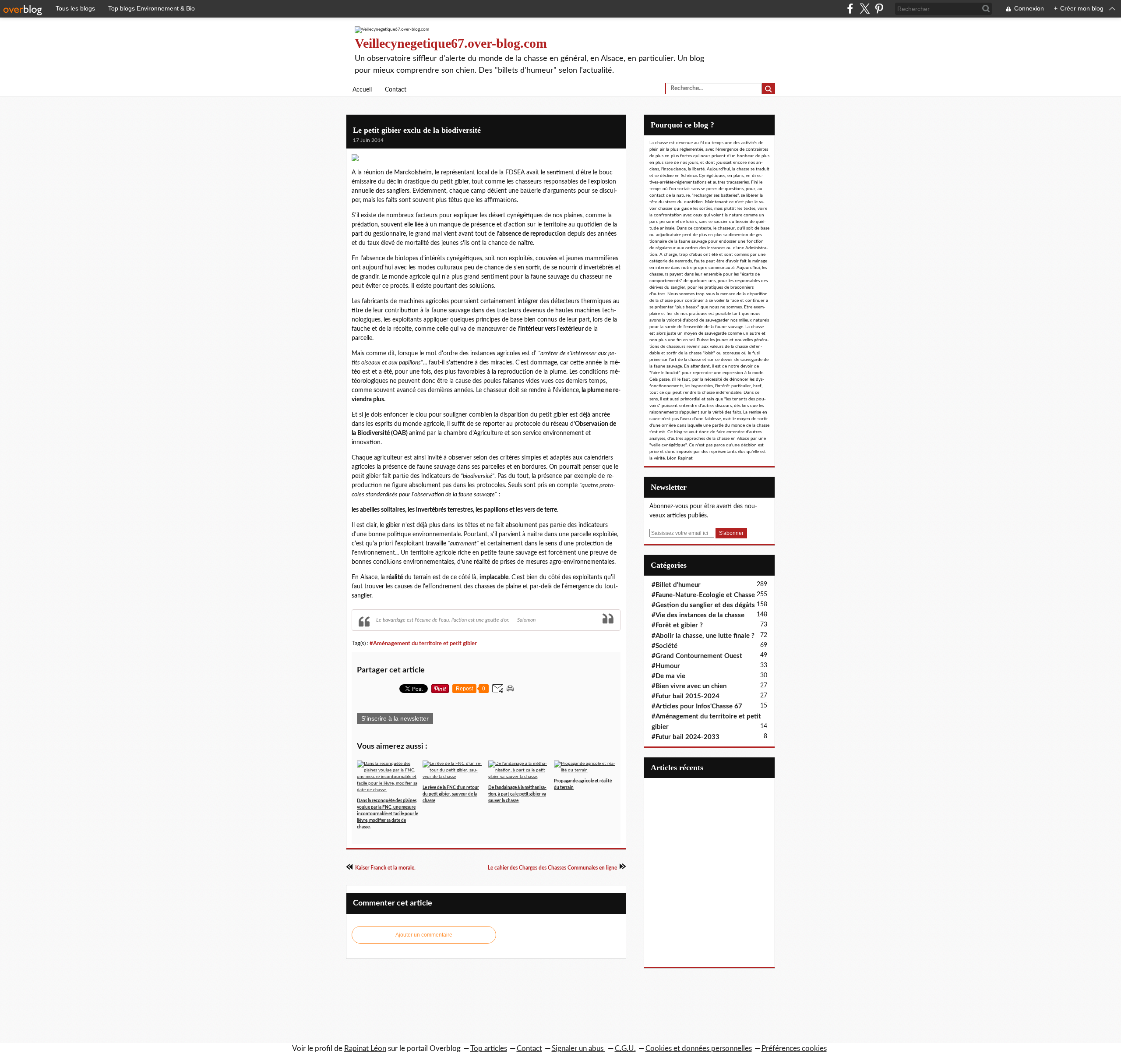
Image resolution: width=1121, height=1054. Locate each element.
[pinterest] (879, 9)
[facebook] (850, 9)
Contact (395, 90)
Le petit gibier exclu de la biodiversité (417, 130)
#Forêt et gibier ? (677, 625)
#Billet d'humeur (676, 585)
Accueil (362, 90)
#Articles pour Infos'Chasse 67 (697, 706)
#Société (664, 646)
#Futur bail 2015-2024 (685, 696)
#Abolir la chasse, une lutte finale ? (703, 636)
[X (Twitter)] (864, 9)
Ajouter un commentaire (423, 935)
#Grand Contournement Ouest (697, 656)
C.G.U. (625, 1048)
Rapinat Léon (365, 1048)
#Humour (666, 666)
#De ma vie (668, 676)
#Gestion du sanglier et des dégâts (703, 605)
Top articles (488, 1048)
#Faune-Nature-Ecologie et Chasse (703, 595)
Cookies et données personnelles (698, 1048)
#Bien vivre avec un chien (689, 686)
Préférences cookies (794, 1048)
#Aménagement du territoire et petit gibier (423, 643)
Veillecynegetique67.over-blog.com (451, 43)
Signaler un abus (578, 1048)
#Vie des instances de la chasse (698, 615)
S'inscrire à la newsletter (395, 718)
